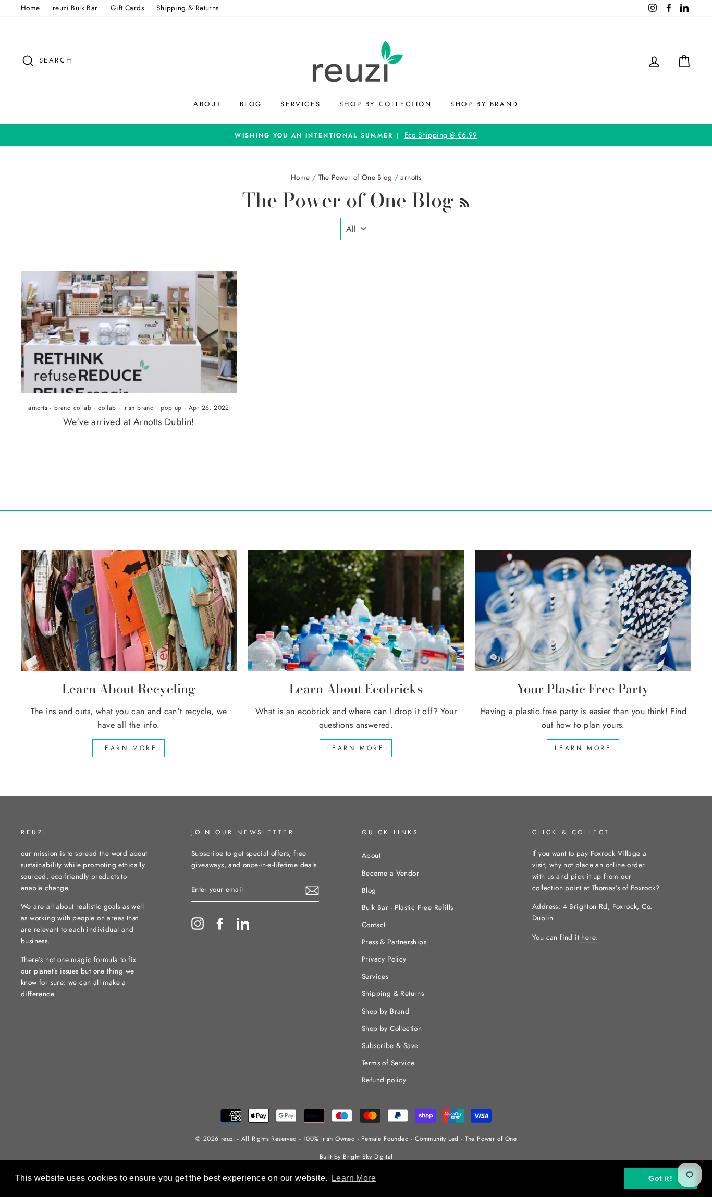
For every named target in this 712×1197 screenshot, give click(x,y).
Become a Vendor (390, 873)
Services (300, 104)
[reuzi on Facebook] (220, 923)
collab (107, 408)
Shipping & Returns (187, 8)
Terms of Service (388, 1062)
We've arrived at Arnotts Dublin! (128, 422)
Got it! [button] (660, 1178)
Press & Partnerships (394, 942)
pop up (171, 408)
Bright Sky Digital (367, 1157)
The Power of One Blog (355, 177)
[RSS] (464, 200)
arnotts (37, 408)
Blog (251, 104)
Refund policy (384, 1080)
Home (30, 8)
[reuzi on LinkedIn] (243, 923)
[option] (356, 135)
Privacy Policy (384, 959)
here (588, 937)
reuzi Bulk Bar (75, 8)
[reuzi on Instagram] (197, 923)
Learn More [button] (354, 1178)
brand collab (72, 408)
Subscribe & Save (390, 1045)
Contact (374, 924)
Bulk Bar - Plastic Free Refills (407, 907)
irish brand (138, 408)
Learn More (128, 748)
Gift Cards (127, 8)
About (207, 104)
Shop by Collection (385, 104)
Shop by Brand (484, 104)
